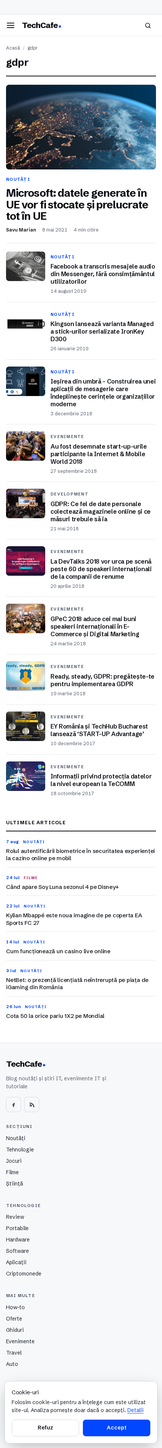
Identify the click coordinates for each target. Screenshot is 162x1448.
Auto (12, 1364)
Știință (14, 1183)
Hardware (18, 1239)
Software (17, 1251)
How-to (15, 1307)
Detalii (135, 1410)
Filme (12, 1172)
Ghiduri (15, 1330)
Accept (116, 1427)
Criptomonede (23, 1273)
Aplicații (16, 1262)
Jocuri (13, 1160)
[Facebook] (13, 1104)
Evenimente (20, 1341)
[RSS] (31, 1104)
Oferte (14, 1318)
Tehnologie (20, 1149)
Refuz (45, 1427)
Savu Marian (21, 230)
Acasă (13, 48)
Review (15, 1216)
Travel (13, 1352)
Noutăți (15, 1138)
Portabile (17, 1228)
